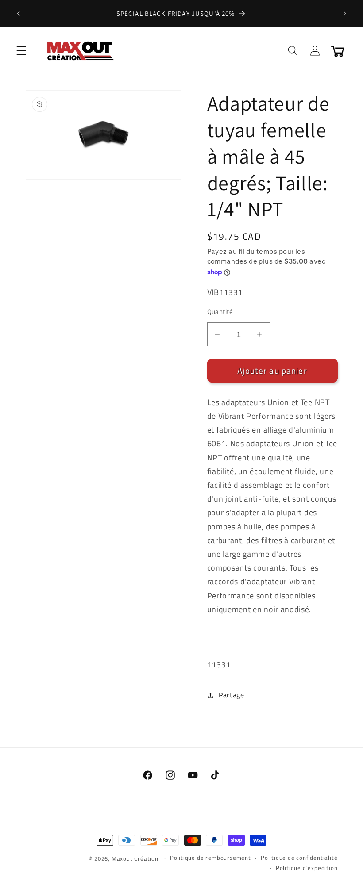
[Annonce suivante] (344, 13)
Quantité (220, 311)
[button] (21, 50)
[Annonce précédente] (18, 13)
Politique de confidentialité (299, 858)
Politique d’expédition (307, 868)
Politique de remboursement (210, 858)
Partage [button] (231, 695)
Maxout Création (135, 859)
